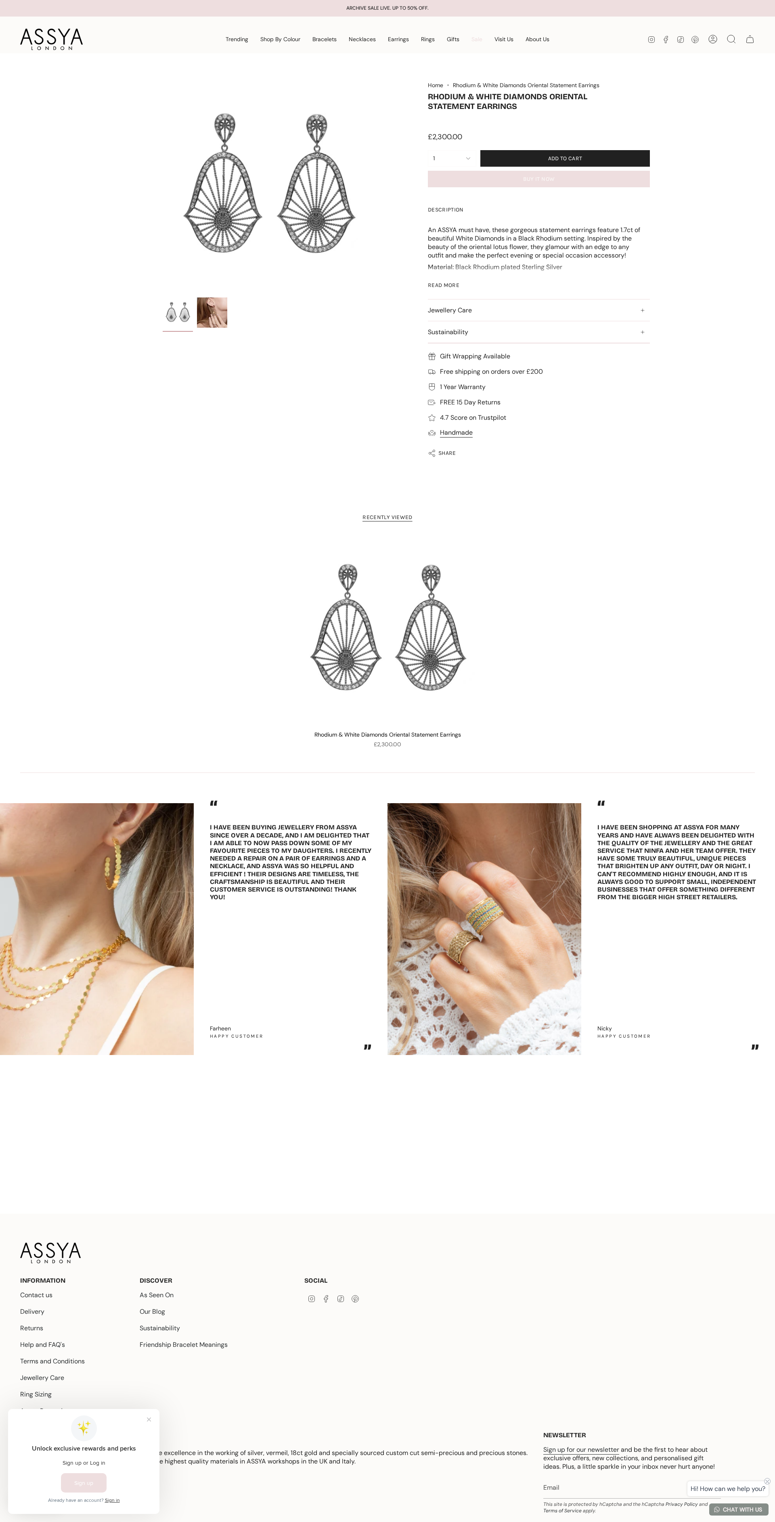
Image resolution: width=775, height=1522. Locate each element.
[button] (237, 39)
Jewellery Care (450, 310)
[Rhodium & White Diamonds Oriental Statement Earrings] (388, 631)
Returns (31, 1328)
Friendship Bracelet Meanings (184, 1344)
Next (763, 925)
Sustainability (448, 332)
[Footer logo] (50, 1253)
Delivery (32, 1311)
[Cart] (750, 39)
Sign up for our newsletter (581, 1449)
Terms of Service (562, 1510)
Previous (163, 188)
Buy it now (539, 179)
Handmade (456, 432)
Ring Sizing (36, 1394)
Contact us (36, 1295)
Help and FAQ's (42, 1344)
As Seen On (157, 1295)
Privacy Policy (682, 1504)
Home (435, 85)
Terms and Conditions (52, 1361)
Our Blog (152, 1311)
